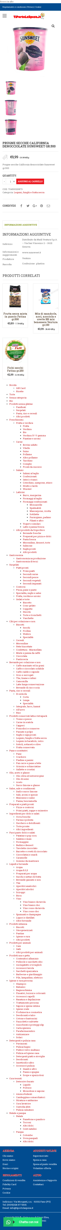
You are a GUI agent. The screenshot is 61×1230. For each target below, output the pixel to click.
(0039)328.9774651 (17, 1204)
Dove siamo (9, 1159)
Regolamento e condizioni (14, 7)
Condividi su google (34, 206)
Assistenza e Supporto (45, 1180)
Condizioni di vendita (14, 1180)
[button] (53, 26)
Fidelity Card (9, 1184)
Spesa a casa (39, 1159)
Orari (5, 1164)
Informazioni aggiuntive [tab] (20, 224)
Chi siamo (8, 1155)
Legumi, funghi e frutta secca (29, 192)
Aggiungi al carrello (30, 181)
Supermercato (40, 1155)
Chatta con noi (28, 1222)
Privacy (30, 7)
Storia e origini (10, 1168)
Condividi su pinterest (41, 206)
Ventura (26, 258)
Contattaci (38, 1184)
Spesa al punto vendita (45, 1164)
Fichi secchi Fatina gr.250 (15, 369)
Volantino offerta (42, 1168)
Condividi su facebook (21, 206)
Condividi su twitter (28, 206)
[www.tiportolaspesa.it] (29, 15)
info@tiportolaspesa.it (21, 1207)
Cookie (38, 7)
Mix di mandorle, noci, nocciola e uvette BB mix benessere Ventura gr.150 (46, 319)
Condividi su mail (48, 206)
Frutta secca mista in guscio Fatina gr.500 (15, 316)
